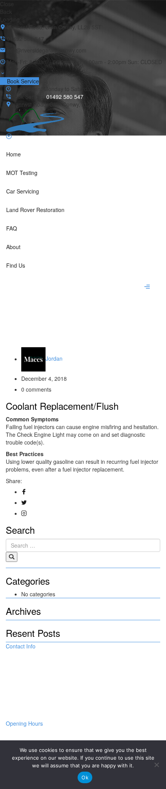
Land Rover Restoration (35, 210)
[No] (156, 765)
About (13, 247)
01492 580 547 (64, 96)
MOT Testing (21, 172)
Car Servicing (22, 191)
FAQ (11, 228)
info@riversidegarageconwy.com (45, 708)
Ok (84, 777)
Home (13, 154)
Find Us (15, 265)
